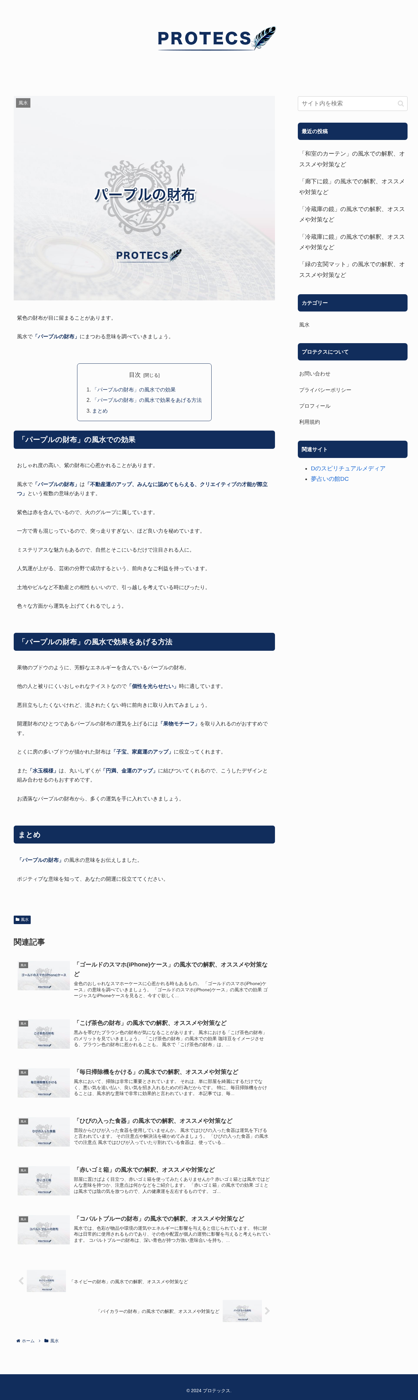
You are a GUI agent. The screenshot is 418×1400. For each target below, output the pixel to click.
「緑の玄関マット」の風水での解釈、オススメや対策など (352, 269)
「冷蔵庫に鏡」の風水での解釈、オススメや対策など (352, 242)
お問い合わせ (314, 373)
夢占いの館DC (330, 479)
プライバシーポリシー (325, 390)
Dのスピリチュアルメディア (348, 468)
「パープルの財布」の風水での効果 (134, 389)
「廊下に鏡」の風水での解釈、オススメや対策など (352, 186)
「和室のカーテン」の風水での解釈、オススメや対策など (352, 158)
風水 (25, 919)
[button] (401, 103)
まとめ (100, 411)
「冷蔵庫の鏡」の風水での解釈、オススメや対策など (352, 214)
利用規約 (309, 422)
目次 (135, 375)
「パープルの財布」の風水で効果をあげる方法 (147, 400)
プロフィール (314, 406)
